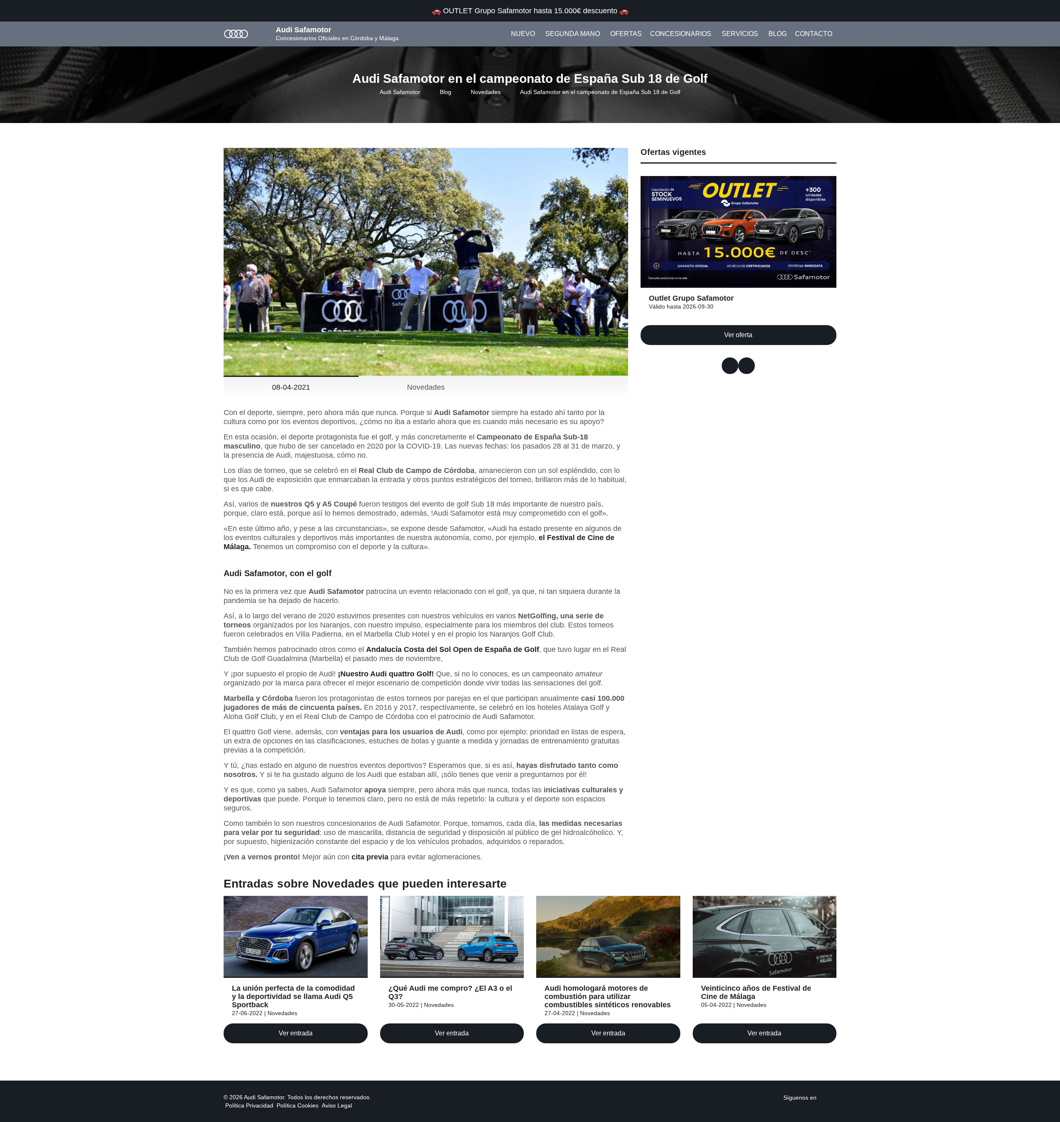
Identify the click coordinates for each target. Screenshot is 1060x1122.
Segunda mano (572, 33)
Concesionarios (680, 33)
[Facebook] (821, 1097)
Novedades (486, 92)
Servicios (740, 33)
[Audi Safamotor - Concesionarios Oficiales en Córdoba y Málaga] (236, 33)
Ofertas (626, 33)
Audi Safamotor (400, 92)
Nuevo (523, 33)
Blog (777, 33)
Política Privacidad (249, 1105)
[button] (730, 365)
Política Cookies (297, 1105)
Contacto (813, 33)
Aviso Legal (337, 1105)
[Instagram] (831, 1097)
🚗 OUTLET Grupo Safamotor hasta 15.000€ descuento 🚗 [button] (530, 11)
